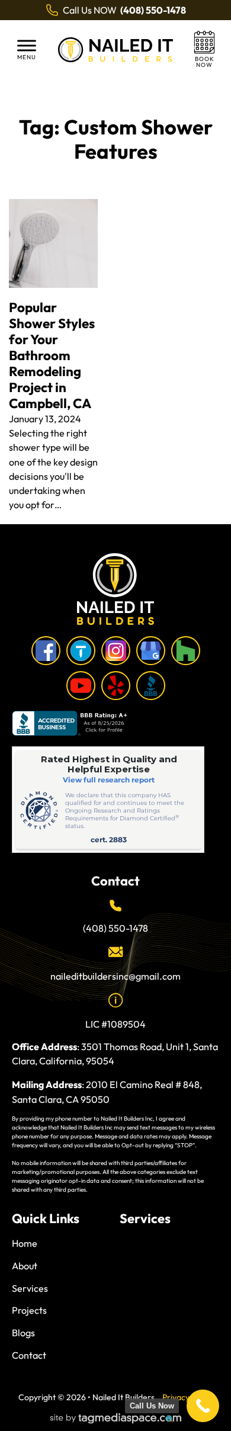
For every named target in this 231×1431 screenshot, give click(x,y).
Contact (29, 1355)
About (24, 1266)
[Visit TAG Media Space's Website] (115, 1419)
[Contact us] (204, 49)
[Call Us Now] (203, 1406)
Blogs (23, 1333)
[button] (26, 49)
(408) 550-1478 (115, 928)
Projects (29, 1310)
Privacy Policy (187, 1397)
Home (24, 1243)
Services (30, 1288)
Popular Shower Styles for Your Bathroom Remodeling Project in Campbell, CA (52, 355)
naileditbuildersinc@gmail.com (115, 976)
